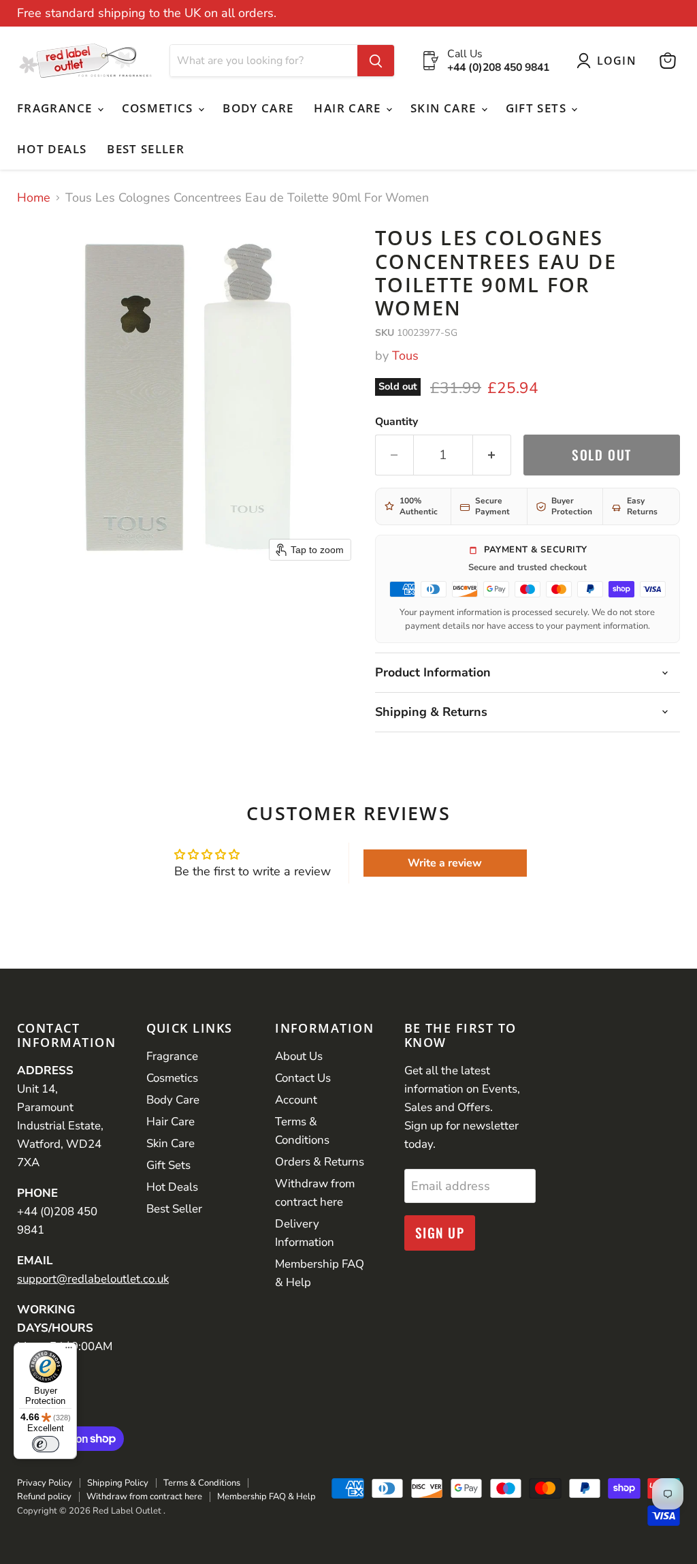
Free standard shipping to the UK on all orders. (146, 13)
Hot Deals (51, 149)
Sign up (440, 1232)
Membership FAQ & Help (266, 1496)
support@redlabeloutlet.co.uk (93, 1279)
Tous (405, 355)
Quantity (396, 422)
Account (296, 1100)
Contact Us (303, 1078)
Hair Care (349, 108)
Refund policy (44, 1496)
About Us (299, 1056)
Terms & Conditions (201, 1483)
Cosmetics (159, 108)
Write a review (445, 863)
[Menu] (69, 1351)
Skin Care (445, 108)
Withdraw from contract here (144, 1496)
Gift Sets (538, 108)
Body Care (258, 108)
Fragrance (56, 108)
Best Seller (145, 149)
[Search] (375, 60)
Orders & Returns (319, 1162)
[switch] (45, 1444)
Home (33, 198)
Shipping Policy (117, 1483)
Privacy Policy (44, 1483)
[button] (610, 60)
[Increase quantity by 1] (492, 455)
